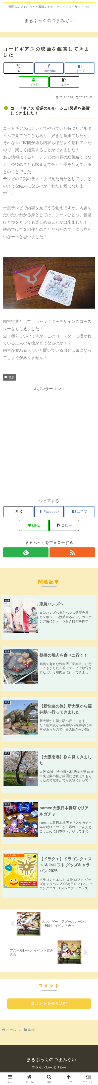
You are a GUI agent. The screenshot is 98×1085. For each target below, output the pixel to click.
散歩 (12, 377)
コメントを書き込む (49, 1003)
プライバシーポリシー (49, 1067)
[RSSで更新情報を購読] (72, 552)
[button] (64, 82)
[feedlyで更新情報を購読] (25, 552)
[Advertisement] (49, 441)
